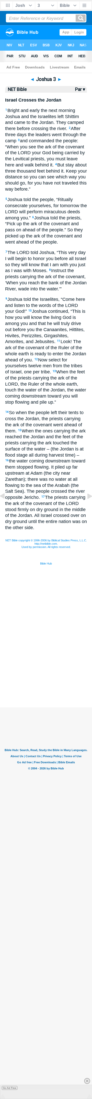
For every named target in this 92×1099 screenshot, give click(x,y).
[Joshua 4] (85, 507)
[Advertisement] (46, 681)
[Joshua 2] (6, 507)
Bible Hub (46, 563)
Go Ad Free (9, 1088)
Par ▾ (80, 89)
